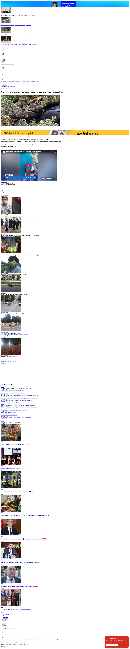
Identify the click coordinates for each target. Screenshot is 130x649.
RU (4, 61)
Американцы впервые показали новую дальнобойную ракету (15, 410)
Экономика (23, 81)
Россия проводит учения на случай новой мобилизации (13, 393)
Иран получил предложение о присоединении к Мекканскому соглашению (18, 405)
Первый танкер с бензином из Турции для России (12, 390)
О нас (4, 84)
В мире (31, 81)
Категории (3, 88)
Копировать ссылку (8, 192)
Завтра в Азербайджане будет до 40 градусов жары (12, 402)
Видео (37, 81)
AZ (4, 59)
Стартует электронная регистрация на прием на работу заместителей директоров (19, 395)
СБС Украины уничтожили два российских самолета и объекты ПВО (17, 400)
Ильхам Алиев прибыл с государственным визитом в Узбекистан (16, 417)
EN (4, 60)
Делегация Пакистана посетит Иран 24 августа (11, 422)
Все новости (4, 81)
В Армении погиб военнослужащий (9, 419)
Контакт (5, 85)
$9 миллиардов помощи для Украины (9, 412)
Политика (9, 81)
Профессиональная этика (9, 86)
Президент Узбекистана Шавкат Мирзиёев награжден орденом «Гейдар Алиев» (19, 407)
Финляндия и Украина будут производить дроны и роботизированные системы (19, 398)
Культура (18, 81)
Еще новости (4, 423)
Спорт (27, 81)
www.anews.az (4, 182)
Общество (13, 81)
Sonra (123, 645)
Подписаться (3, 363)
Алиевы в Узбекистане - (9, 415)
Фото (34, 81)
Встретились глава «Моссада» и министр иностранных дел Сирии (16, 388)
